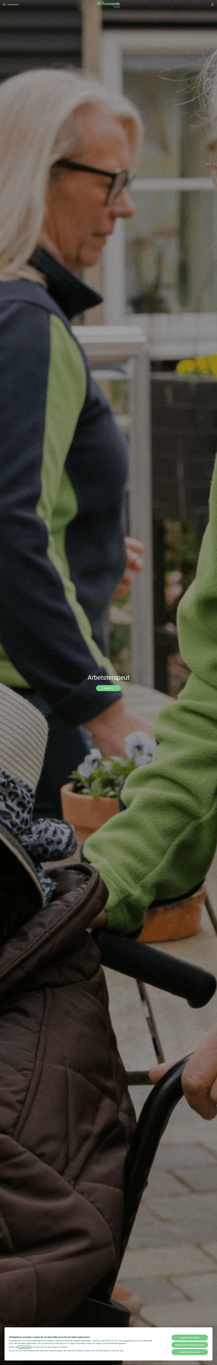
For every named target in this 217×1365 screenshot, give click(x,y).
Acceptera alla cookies (190, 1337)
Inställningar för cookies (189, 1352)
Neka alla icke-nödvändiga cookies (190, 1345)
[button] (212, 4)
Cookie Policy (24, 1347)
